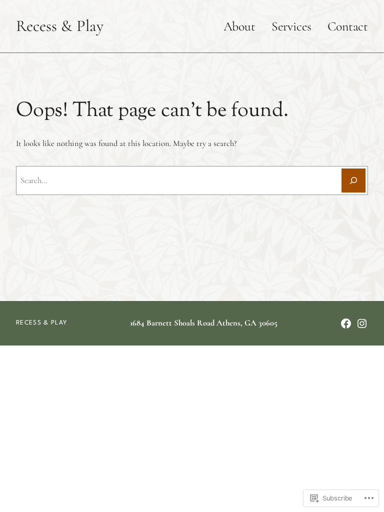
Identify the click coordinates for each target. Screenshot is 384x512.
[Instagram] (362, 324)
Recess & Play (60, 26)
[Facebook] (346, 324)
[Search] (354, 180)
